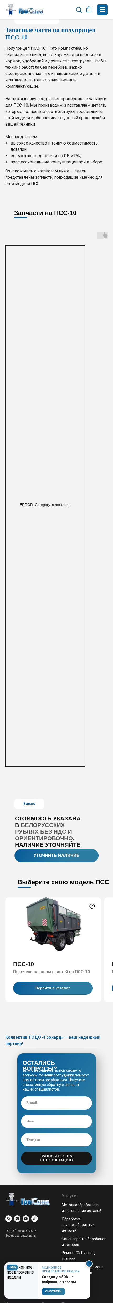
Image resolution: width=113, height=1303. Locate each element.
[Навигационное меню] (102, 9)
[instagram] (17, 1218)
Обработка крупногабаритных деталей (78, 1224)
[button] (79, 9)
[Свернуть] (89, 1263)
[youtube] (26, 1218)
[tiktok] (34, 1218)
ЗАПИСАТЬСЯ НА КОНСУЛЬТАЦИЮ (56, 1158)
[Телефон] (8, 1218)
